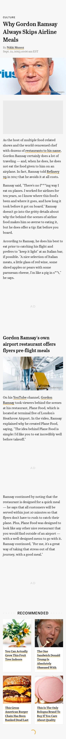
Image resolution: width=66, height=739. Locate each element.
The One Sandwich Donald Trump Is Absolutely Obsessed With (48, 659)
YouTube (20, 397)
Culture (9, 17)
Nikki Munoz (15, 47)
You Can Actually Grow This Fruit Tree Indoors (16, 655)
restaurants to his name (43, 150)
